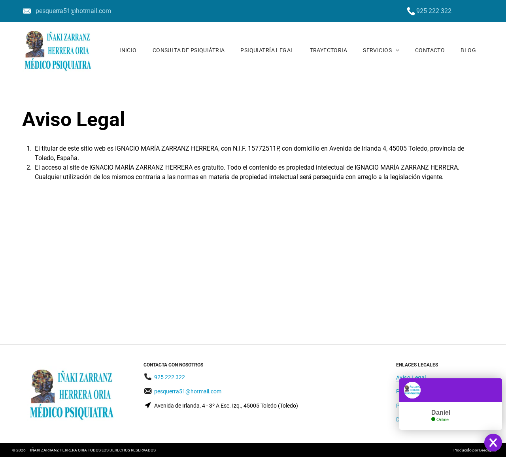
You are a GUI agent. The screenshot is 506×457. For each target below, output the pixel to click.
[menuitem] (128, 50)
